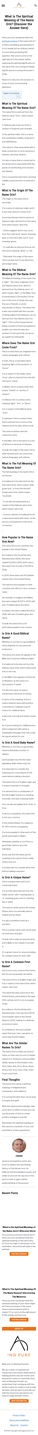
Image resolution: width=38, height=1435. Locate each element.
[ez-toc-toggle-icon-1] (17, 96)
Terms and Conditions (19, 1420)
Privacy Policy (19, 1415)
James (19, 1155)
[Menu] (3, 6)
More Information (19, 1401)
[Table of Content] (18, 96)
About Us (14, 1425)
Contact (24, 1425)
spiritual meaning (9, 41)
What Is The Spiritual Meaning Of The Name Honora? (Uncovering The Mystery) (19, 1293)
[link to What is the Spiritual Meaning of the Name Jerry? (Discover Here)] (19, 1210)
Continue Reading (19, 1254)
